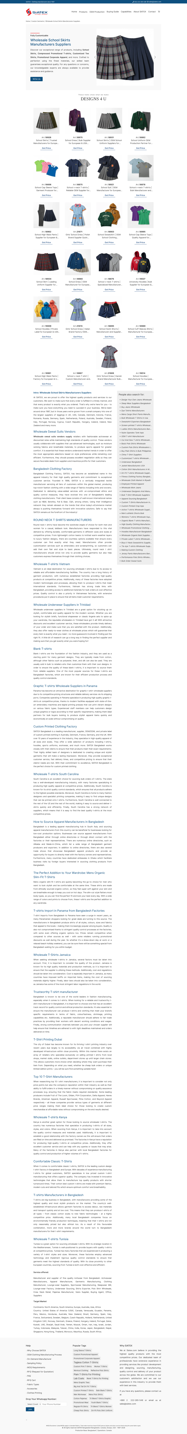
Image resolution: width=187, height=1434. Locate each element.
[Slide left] (155, 57)
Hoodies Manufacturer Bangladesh (136, 532)
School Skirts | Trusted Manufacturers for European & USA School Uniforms (46, 143)
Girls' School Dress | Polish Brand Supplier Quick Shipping (78, 237)
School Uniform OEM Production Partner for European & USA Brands (141, 143)
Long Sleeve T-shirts (82, 1350)
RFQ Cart (31, 1380)
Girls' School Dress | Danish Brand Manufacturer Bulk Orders (109, 379)
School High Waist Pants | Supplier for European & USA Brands (46, 237)
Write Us (36, 79)
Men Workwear (80, 1394)
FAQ (29, 1376)
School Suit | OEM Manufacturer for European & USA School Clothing (109, 190)
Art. (46, 137)
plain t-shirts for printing (87, 1374)
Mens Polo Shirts (96, 1394)
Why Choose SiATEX (36, 1350)
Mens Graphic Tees (81, 1382)
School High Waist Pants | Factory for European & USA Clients (46, 379)
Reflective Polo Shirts (100, 1370)
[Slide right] (95, 57)
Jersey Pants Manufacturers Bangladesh (139, 554)
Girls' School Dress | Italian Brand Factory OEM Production (78, 332)
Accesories (32, 1388)
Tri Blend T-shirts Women (101, 1406)
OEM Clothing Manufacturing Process (44, 1355)
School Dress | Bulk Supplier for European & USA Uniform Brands (78, 143)
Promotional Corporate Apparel (52, 57)
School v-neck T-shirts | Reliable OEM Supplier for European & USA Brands (77, 190)
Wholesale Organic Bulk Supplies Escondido (140, 535)
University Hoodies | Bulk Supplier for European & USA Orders (140, 285)
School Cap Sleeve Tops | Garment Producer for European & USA (46, 190)
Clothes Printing (34, 1393)
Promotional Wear (81, 1402)
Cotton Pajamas (80, 1398)
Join (30, 1409)
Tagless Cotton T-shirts (86, 1362)
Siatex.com (132, 1350)
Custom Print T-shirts (83, 1366)
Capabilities (126, 11)
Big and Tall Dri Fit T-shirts (85, 1386)
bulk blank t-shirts (104, 1390)
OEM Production (97, 12)
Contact (152, 11)
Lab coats (79, 1378)
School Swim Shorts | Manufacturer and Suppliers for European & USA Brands (109, 332)
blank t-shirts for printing (97, 1378)
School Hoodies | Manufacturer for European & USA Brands (140, 379)
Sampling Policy (34, 1363)
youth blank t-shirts (99, 1402)
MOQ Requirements (36, 1367)
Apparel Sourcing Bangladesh (134, 499)
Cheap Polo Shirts (81, 1410)
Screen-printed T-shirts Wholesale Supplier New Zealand (146, 425)
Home (74, 11)
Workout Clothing (81, 1370)
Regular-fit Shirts (81, 1406)
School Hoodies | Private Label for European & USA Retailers (46, 332)
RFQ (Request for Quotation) (40, 1372)
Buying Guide (113, 11)
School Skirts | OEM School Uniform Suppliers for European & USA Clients (109, 143)
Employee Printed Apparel (132, 484)
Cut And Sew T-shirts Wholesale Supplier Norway (143, 440)
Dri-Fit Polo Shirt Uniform (101, 1410)
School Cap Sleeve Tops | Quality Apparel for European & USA (140, 237)
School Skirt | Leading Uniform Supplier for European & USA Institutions (46, 285)
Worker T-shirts (100, 1366)
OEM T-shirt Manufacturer (132, 436)
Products (83, 12)
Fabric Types (33, 1384)
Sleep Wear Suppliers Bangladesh (136, 403)
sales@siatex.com (155, 2)
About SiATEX (140, 11)
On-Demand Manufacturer (39, 1359)
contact (154, 1391)
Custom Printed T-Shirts (84, 1390)
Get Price (46, 148)
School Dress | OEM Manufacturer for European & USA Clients (77, 285)
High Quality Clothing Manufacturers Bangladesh (142, 524)
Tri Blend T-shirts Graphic (100, 1398)
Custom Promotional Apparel (86, 1354)
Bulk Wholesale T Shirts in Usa (134, 418)
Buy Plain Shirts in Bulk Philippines (136, 451)
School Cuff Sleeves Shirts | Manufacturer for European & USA (140, 332)
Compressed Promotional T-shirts (54, 53)
